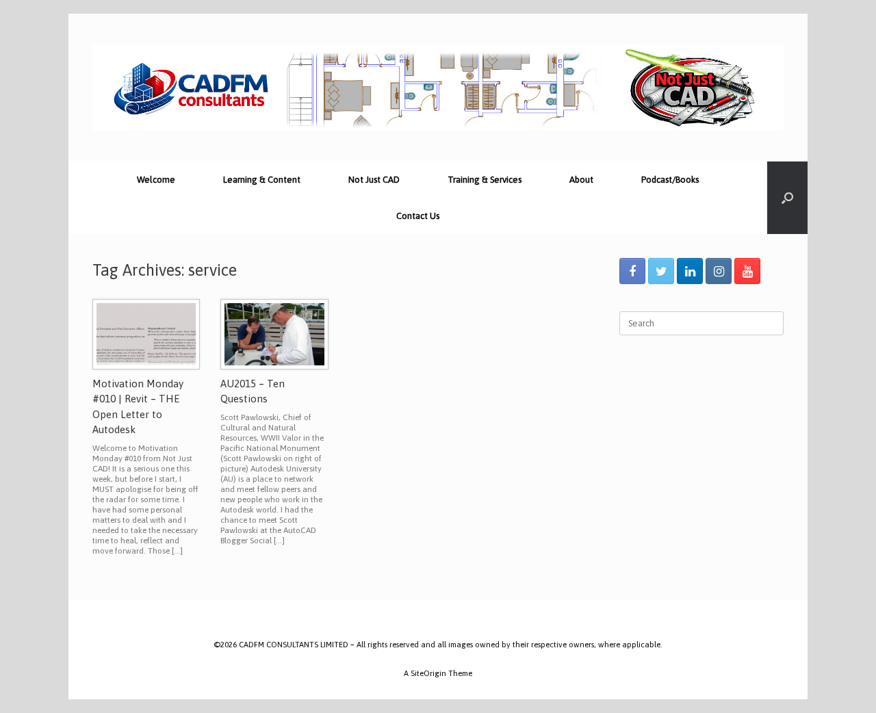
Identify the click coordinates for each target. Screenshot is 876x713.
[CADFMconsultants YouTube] (747, 271)
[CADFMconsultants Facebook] (632, 271)
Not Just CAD (374, 179)
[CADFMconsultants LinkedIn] (690, 271)
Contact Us (417, 216)
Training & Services (484, 179)
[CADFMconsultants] (438, 87)
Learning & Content (261, 179)
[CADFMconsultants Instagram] (719, 271)
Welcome (156, 179)
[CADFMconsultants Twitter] (661, 271)
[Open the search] (787, 197)
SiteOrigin (428, 673)
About (581, 179)
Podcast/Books (670, 179)
